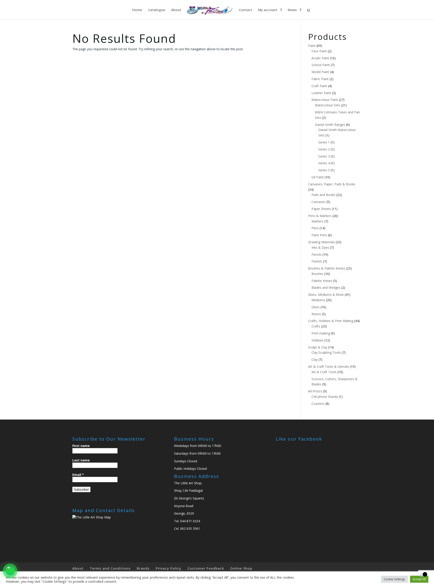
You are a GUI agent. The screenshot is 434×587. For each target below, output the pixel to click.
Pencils (316, 254)
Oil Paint (317, 177)
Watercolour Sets (327, 105)
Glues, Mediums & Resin (326, 294)
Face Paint (319, 51)
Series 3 (324, 156)
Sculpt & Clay (317, 347)
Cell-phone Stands (324, 396)
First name (81, 446)
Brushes (317, 274)
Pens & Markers (320, 216)
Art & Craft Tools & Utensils (328, 366)
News (292, 10)
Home (137, 10)
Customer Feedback (205, 568)
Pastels (316, 261)
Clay (314, 359)
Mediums (318, 300)
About (176, 10)
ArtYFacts (315, 391)
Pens (315, 228)
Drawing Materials (321, 242)
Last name (81, 460)
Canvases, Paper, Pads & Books (331, 184)
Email (78, 474)
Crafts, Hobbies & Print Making (330, 321)
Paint (312, 45)
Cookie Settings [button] (394, 579)
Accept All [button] (419, 579)
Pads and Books (323, 195)
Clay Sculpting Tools (326, 352)
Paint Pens (319, 235)
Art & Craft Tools (324, 372)
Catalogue (156, 10)
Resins (316, 314)
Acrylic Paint (320, 58)
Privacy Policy (168, 568)
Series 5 (324, 170)
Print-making (320, 333)
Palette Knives (321, 281)
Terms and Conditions (110, 568)
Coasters (318, 403)
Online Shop (241, 568)
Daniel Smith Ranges (330, 124)
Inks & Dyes (320, 247)
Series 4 (324, 163)
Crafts (315, 326)
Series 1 (324, 142)
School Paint (320, 65)
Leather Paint (321, 93)
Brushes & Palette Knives (326, 268)
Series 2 (324, 149)
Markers (317, 221)
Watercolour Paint (324, 100)
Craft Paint (319, 86)
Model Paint (320, 72)
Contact (245, 10)
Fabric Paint (320, 79)
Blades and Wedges (325, 287)
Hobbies (317, 340)
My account (267, 10)
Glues (315, 307)
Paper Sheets (321, 209)
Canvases (318, 202)
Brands (143, 568)
